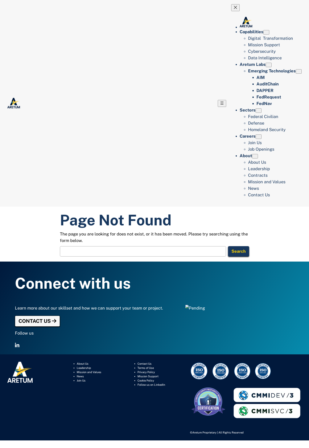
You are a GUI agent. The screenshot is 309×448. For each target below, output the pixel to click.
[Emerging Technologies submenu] (299, 71)
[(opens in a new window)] (17, 345)
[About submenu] (255, 156)
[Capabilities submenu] (266, 32)
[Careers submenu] (258, 136)
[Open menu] (222, 103)
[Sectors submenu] (258, 110)
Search (238, 251)
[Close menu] (235, 7)
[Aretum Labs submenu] (269, 65)
